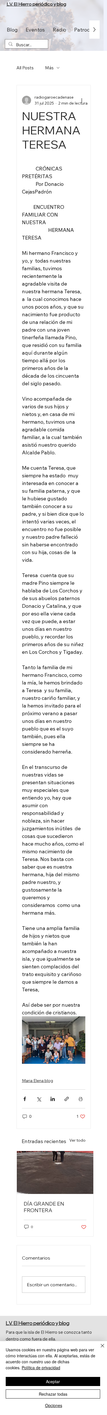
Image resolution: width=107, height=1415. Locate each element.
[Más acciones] (81, 100)
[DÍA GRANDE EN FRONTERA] (55, 1172)
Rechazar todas (53, 1394)
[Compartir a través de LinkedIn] (52, 1099)
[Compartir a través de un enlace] (66, 1099)
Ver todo (77, 1140)
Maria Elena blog (37, 1080)
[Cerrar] (99, 1349)
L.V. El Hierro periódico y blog (36, 4)
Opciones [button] (53, 1405)
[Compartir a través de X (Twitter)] (38, 1099)
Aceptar (53, 1381)
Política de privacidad (41, 1367)
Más (49, 67)
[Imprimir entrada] (80, 1099)
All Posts (25, 67)
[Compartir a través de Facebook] (24, 1099)
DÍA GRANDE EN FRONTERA (44, 1207)
